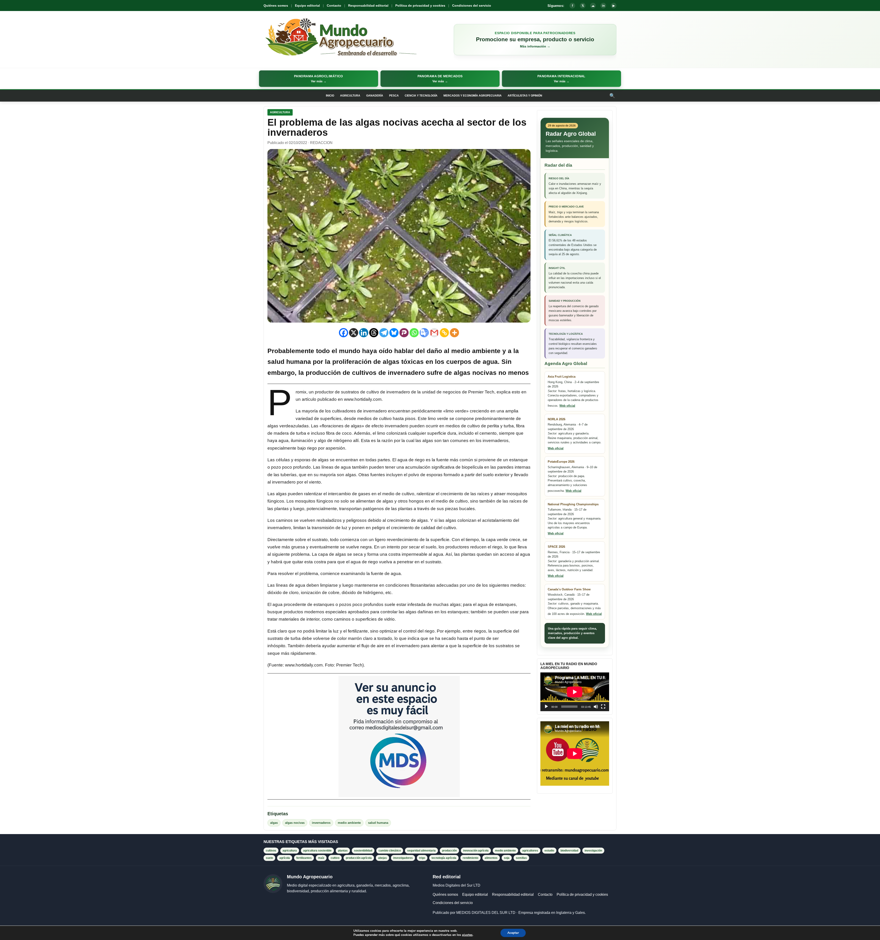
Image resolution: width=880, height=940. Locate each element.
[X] (353, 332)
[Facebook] (343, 332)
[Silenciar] (596, 706)
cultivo (335, 858)
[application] (574, 691)
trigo (422, 858)
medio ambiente (349, 822)
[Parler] (404, 332)
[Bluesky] (394, 332)
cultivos (271, 850)
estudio (549, 850)
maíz (321, 858)
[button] (318, 78)
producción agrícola (359, 858)
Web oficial (567, 405)
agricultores (530, 850)
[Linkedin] (363, 332)
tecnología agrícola (444, 858)
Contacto (334, 5)
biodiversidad (569, 850)
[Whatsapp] (414, 332)
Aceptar (513, 933)
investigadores (403, 858)
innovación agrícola (476, 850)
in (603, 5)
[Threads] (373, 332)
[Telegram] (383, 332)
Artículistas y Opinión (525, 95)
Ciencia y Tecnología (421, 95)
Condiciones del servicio (471, 5)
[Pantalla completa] (603, 706)
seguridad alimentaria (421, 850)
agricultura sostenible (317, 850)
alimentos (491, 858)
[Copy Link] (444, 332)
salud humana (378, 822)
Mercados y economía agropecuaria (472, 95)
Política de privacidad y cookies (420, 5)
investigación (593, 850)
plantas (343, 850)
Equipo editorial (307, 5)
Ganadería (374, 95)
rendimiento (470, 858)
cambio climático (390, 850)
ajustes (467, 935)
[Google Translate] (424, 332)
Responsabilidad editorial (368, 5)
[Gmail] (434, 332)
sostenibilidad (363, 850)
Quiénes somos (276, 5)
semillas (521, 858)
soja (506, 858)
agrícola (284, 858)
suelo (269, 858)
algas (274, 822)
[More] (454, 332)
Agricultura (350, 95)
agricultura (290, 850)
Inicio (330, 95)
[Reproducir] (546, 706)
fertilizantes (304, 858)
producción (449, 850)
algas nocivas (295, 822)
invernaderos (321, 822)
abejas (382, 858)
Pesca (394, 95)
